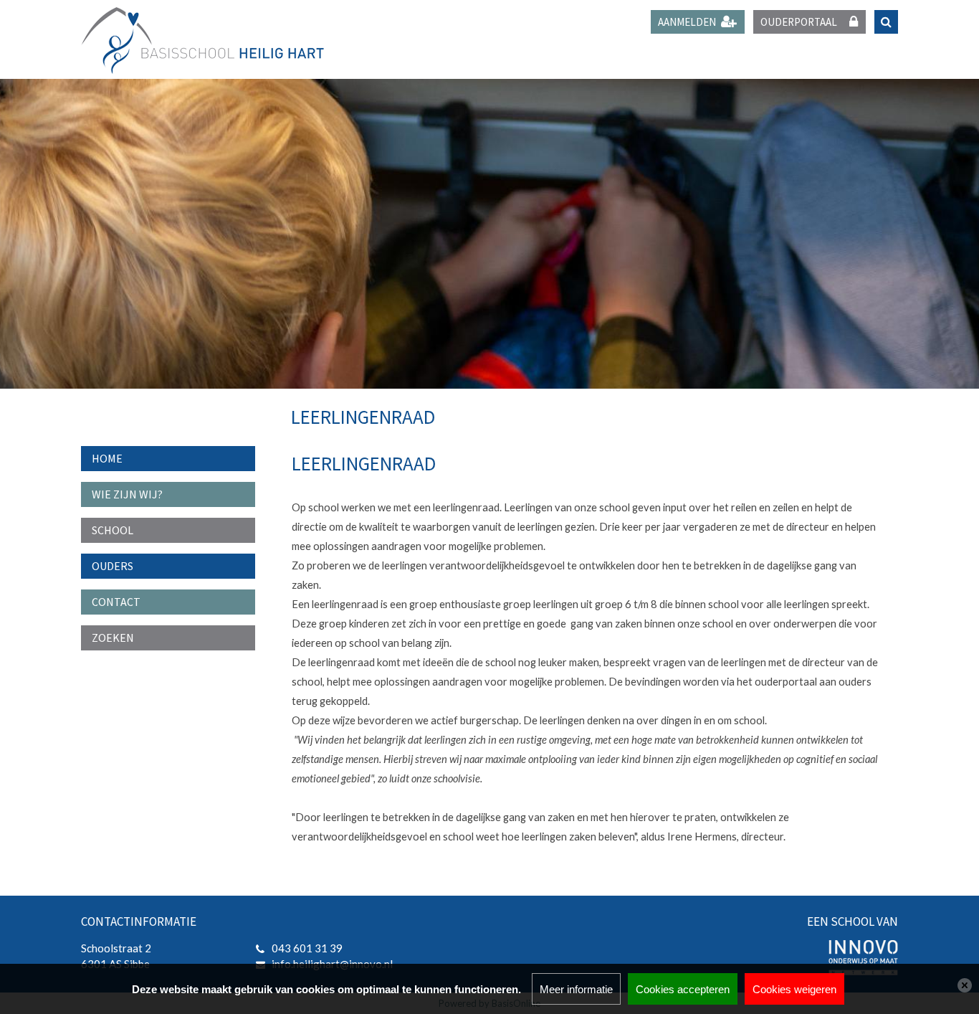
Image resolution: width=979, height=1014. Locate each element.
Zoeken (113, 637)
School (112, 530)
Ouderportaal (798, 22)
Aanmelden (687, 22)
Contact (116, 601)
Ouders (112, 566)
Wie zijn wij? (127, 494)
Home (107, 458)
